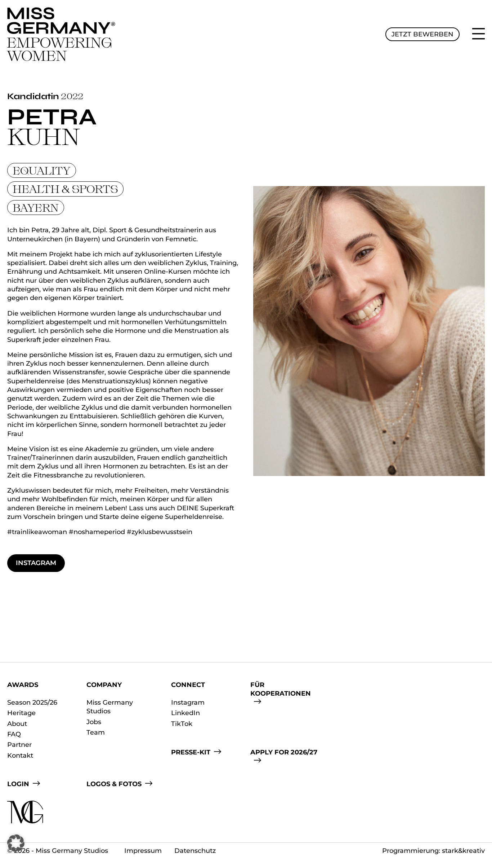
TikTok (181, 724)
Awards (22, 685)
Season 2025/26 (32, 702)
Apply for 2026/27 (283, 752)
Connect (188, 685)
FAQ (14, 734)
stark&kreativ (463, 851)
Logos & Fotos (114, 784)
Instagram (36, 563)
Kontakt (20, 755)
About (17, 724)
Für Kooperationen (280, 689)
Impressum (143, 851)
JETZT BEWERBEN (422, 34)
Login (18, 784)
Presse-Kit (190, 752)
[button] (16, 843)
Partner (19, 745)
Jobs (93, 722)
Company (104, 685)
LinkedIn (185, 713)
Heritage (21, 713)
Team (95, 732)
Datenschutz (195, 851)
